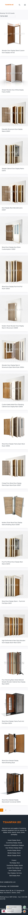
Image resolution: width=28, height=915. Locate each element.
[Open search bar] (19, 5)
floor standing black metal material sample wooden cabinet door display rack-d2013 (13, 682)
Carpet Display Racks (14, 840)
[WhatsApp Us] (24, 907)
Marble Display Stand (14, 853)
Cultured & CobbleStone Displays (14, 845)
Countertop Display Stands (14, 843)
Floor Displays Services (15, 873)
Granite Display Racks (14, 850)
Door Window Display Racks (14, 848)
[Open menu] (25, 4)
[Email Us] (24, 911)
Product (14, 860)
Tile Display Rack (14, 863)
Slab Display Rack (14, 875)
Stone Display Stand (15, 870)
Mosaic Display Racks (14, 855)
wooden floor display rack (14, 868)
